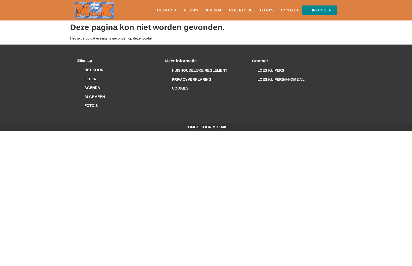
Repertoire (240, 10)
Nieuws (191, 10)
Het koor (166, 10)
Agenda (213, 10)
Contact (290, 10)
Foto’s (266, 10)
